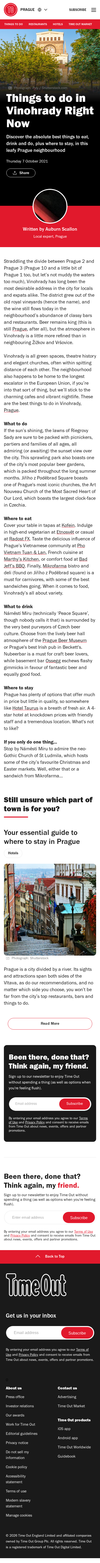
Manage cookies (19, 1516)
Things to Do (13, 24)
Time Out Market (80, 24)
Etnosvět (65, 533)
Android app (68, 1438)
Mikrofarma (55, 566)
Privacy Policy (35, 1123)
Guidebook (66, 1457)
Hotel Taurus (25, 709)
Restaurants (38, 24)
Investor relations (20, 1406)
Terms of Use (83, 1232)
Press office (15, 1397)
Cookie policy (16, 1467)
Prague (19, 329)
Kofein (68, 526)
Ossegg (53, 661)
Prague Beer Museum (64, 641)
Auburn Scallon (61, 230)
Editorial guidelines (21, 1434)
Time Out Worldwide (74, 1448)
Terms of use (16, 1492)
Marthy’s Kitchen (21, 560)
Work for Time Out (20, 1425)
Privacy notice (17, 1443)
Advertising (67, 1397)
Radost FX (19, 539)
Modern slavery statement (18, 1504)
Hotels (58, 24)
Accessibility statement (16, 1479)
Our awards (15, 1416)
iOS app (64, 1429)
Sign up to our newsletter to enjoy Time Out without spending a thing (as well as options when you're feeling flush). (50, 1083)
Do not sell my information (17, 1455)
